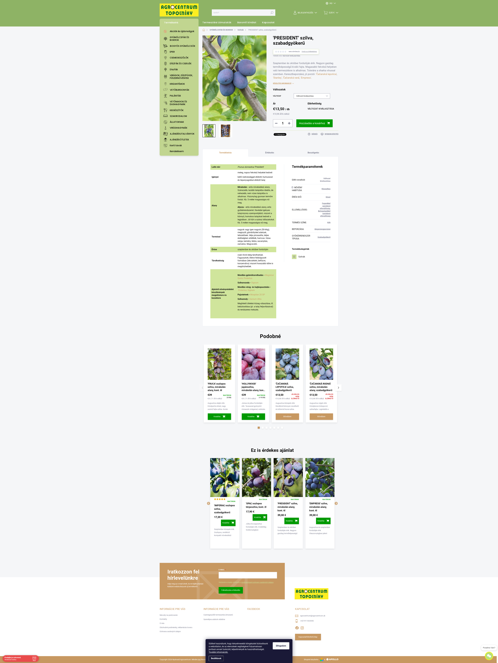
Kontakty (163, 619)
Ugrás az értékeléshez (309, 51)
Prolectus (248, 278)
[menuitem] (179, 31)
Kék (328, 222)
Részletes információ (282, 83)
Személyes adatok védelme (214, 619)
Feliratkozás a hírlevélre (230, 590)
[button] (259, 427)
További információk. (218, 652)
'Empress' (306, 77)
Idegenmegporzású (322, 229)
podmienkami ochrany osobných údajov (258, 582)
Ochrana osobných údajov (170, 631)
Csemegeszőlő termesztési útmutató (218, 615)
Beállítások (216, 658)
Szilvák (301, 256)
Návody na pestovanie (169, 615)
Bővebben (287, 416)
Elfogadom (281, 646)
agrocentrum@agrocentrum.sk (312, 616)
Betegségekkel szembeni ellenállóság (324, 213)
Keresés (272, 13)
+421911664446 (307, 621)
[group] (225, 503)
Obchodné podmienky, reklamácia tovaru (176, 627)
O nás (162, 623)
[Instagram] (302, 627)
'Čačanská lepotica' (326, 74)
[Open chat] (489, 655)
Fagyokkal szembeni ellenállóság (325, 205)
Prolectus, (242, 290)
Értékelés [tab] (269, 152)
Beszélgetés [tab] (313, 152)
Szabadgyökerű (324, 237)
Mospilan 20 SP (257, 294)
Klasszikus (326, 189)
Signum (254, 282)
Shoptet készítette (311, 659)
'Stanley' (277, 77)
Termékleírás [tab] (225, 152)
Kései (328, 197)
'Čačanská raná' (291, 77)
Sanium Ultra (255, 299)
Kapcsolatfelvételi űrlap (308, 637)
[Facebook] (297, 627)
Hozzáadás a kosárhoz (312, 123)
